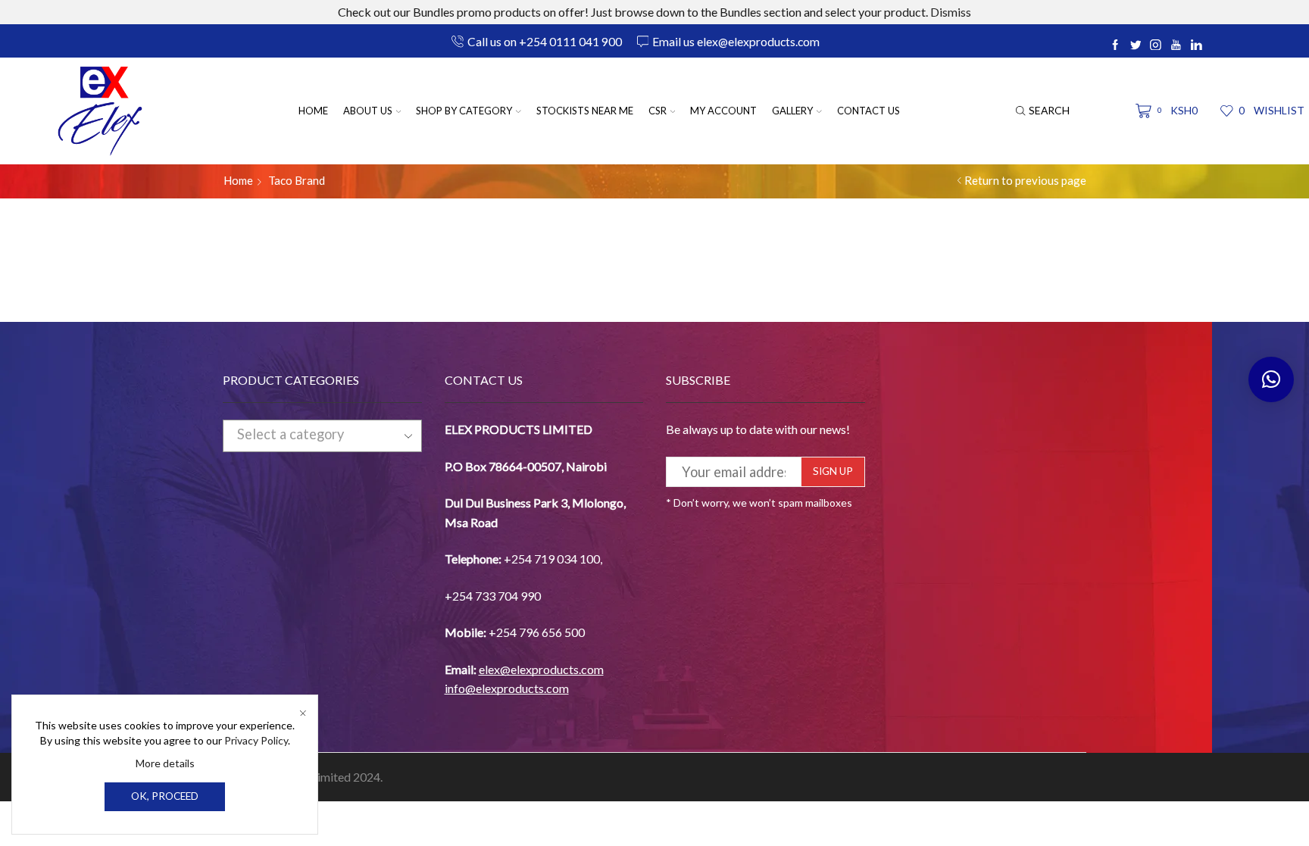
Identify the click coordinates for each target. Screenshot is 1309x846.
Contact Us (868, 111)
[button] (1271, 379)
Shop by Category (464, 111)
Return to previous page (1025, 180)
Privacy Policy (256, 740)
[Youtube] (1176, 45)
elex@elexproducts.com (541, 669)
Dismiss (950, 12)
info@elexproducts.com (507, 688)
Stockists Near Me (584, 111)
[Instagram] (1155, 45)
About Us (367, 111)
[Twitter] (1136, 45)
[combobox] (322, 435)
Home (313, 111)
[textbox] (308, 434)
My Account (723, 111)
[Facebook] (1115, 45)
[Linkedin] (1196, 45)
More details (165, 763)
